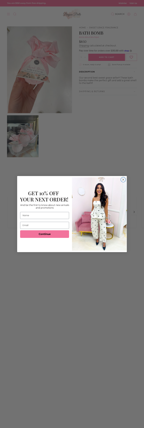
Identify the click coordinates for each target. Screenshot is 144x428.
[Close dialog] (123, 179)
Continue (45, 234)
